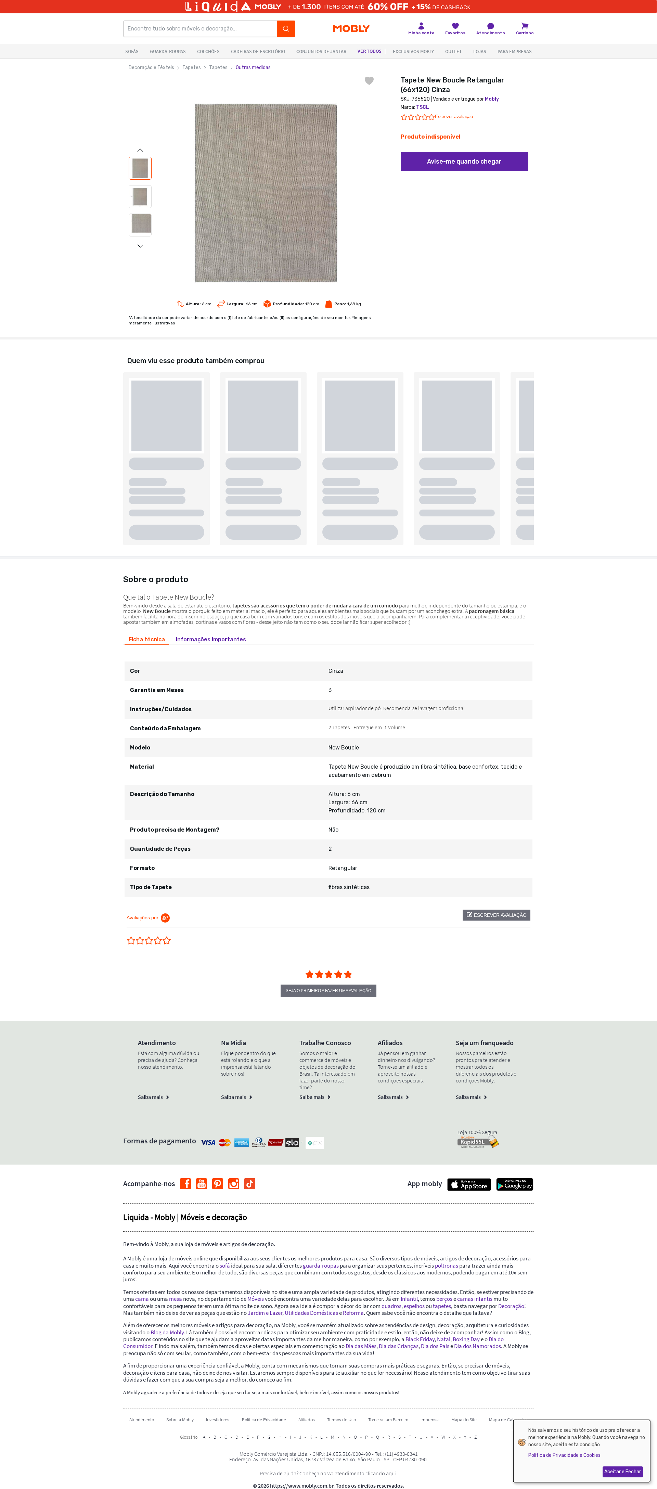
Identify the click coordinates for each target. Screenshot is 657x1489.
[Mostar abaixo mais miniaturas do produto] (140, 246)
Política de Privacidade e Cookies (564, 1455)
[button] (496, 915)
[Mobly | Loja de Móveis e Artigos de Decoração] (351, 29)
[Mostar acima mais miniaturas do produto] (140, 150)
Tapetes (191, 67)
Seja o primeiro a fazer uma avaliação (328, 990)
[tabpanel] (328, 773)
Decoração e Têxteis (151, 67)
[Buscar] (286, 29)
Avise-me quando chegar (464, 161)
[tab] (147, 639)
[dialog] (581, 1451)
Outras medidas (253, 67)
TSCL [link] (422, 107)
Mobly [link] (492, 99)
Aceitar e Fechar (622, 1472)
